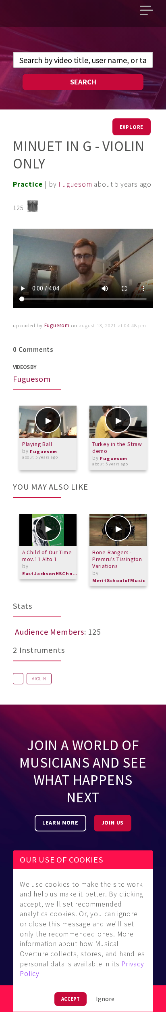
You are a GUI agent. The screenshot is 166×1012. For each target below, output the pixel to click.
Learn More (60, 822)
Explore (132, 127)
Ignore (105, 999)
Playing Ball (37, 444)
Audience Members (49, 632)
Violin (39, 679)
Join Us (113, 822)
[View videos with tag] (18, 678)
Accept (70, 998)
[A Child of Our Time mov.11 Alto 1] (48, 530)
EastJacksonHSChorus (50, 573)
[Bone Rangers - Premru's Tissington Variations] (118, 530)
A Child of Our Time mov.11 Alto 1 (47, 556)
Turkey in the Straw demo (117, 447)
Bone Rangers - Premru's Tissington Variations (117, 559)
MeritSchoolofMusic (118, 580)
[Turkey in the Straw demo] (118, 422)
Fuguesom (75, 184)
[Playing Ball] (48, 422)
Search (83, 81)
